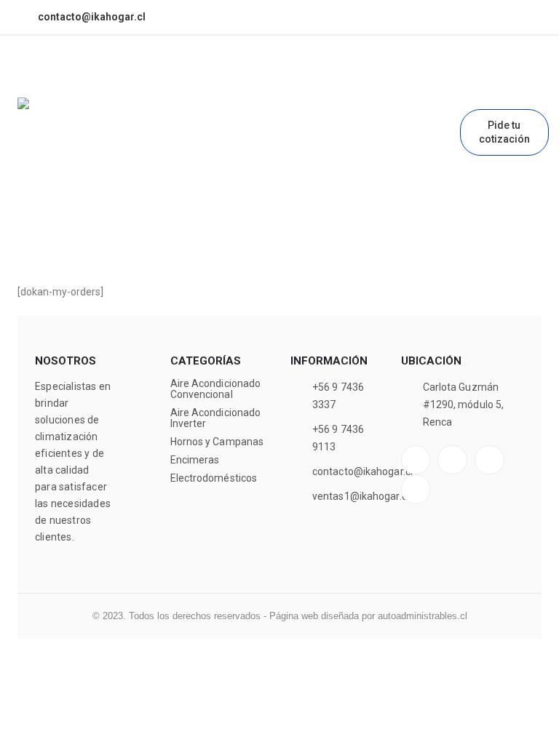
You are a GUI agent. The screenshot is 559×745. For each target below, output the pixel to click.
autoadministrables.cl (422, 616)
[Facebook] (356, 17)
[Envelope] (416, 489)
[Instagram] (381, 17)
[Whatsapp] (405, 17)
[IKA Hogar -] (72, 152)
